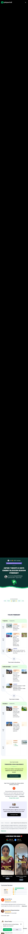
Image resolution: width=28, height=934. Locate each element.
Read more (3, 830)
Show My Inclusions (14, 776)
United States (7, 929)
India (17, 929)
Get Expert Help (14, 814)
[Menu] (25, 2)
